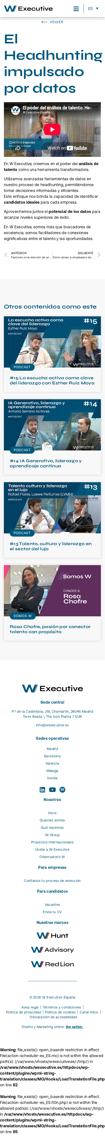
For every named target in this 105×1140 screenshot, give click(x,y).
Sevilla (52, 778)
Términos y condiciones (62, 1007)
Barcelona (52, 756)
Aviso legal (30, 1007)
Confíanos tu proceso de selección (52, 881)
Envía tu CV (52, 912)
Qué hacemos (52, 828)
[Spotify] (62, 790)
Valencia (52, 763)
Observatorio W (52, 857)
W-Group (52, 835)
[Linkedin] (42, 790)
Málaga (52, 771)
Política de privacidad (23, 1012)
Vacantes (52, 905)
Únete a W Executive (52, 849)
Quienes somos (52, 820)
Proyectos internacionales (52, 842)
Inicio (52, 813)
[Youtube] (52, 790)
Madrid (52, 749)
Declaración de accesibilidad (53, 1017)
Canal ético (89, 1012)
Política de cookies (60, 1012)
